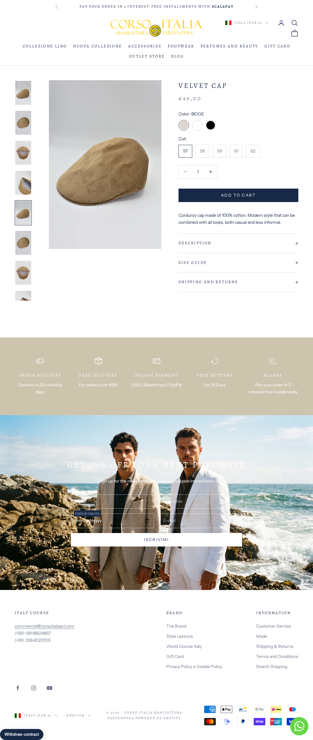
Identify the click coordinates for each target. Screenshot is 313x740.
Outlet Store (147, 56)
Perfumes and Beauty (229, 46)
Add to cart (238, 195)
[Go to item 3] (23, 152)
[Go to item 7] (23, 272)
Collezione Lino (45, 46)
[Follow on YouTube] (49, 688)
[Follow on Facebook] (18, 688)
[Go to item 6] (23, 242)
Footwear (181, 46)
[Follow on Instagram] (34, 688)
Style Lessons (179, 636)
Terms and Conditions (277, 656)
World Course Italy (184, 646)
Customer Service (273, 626)
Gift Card (277, 46)
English (75, 715)
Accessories (144, 46)
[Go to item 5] (23, 212)
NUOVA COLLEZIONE (97, 46)
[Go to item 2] (23, 122)
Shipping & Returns (274, 646)
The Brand (176, 626)
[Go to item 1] (23, 92)
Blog (177, 56)
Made (261, 636)
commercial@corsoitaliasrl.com (44, 626)
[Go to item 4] (23, 182)
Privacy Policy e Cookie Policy (194, 666)
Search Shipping (271, 666)
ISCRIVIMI (156, 539)
